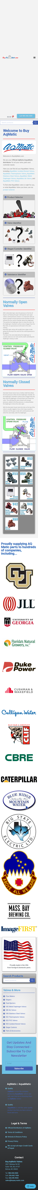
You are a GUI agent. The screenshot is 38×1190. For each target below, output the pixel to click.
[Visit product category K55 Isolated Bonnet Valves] (26, 478)
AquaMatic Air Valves (24, 178)
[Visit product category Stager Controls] (11, 493)
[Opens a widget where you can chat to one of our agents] (30, 1186)
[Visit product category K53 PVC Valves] (11, 478)
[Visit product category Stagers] (26, 493)
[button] (34, 57)
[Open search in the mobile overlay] (19, 123)
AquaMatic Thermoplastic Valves (14, 174)
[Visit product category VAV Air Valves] (11, 523)
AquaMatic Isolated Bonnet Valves (22, 171)
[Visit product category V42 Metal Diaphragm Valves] (11, 508)
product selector (9, 190)
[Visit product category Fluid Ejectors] (11, 463)
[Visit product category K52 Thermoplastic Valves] (26, 463)
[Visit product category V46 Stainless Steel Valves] (26, 508)
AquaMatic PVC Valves (11, 181)
